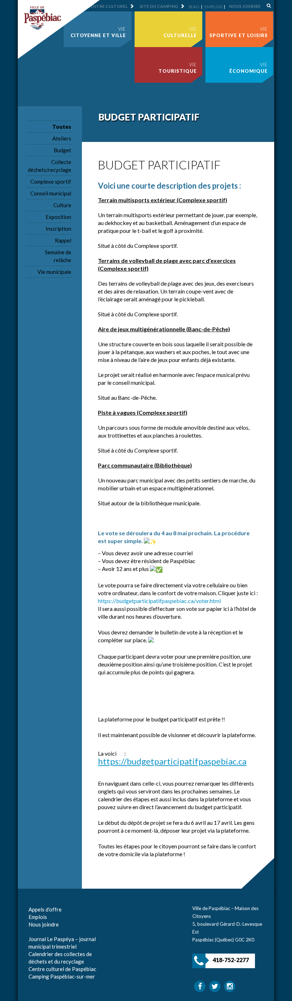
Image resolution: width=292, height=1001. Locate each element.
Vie (98, 32)
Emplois (213, 6)
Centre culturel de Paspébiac (62, 969)
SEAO (193, 6)
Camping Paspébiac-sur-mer (61, 976)
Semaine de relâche (58, 256)
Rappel (63, 240)
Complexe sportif (50, 181)
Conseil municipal (50, 193)
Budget (62, 150)
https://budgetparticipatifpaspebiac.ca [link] (172, 761)
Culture (62, 205)
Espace (36, 932)
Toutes (61, 126)
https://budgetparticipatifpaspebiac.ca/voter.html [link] (159, 600)
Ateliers (61, 138)
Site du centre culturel (98, 6)
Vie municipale (54, 272)
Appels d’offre (45, 909)
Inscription (58, 228)
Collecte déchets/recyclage (49, 166)
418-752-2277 (231, 959)
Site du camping (159, 6)
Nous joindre (245, 6)
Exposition (58, 217)
